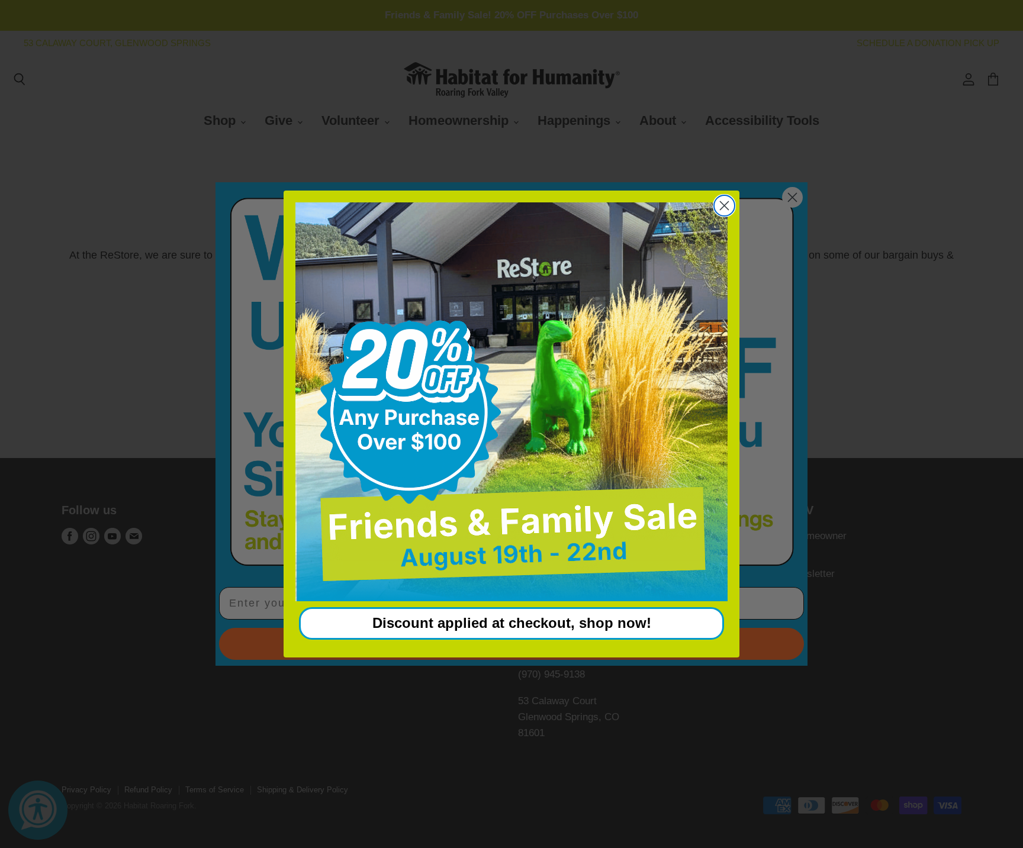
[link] (511, 401)
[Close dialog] (724, 205)
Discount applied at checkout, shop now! (511, 623)
